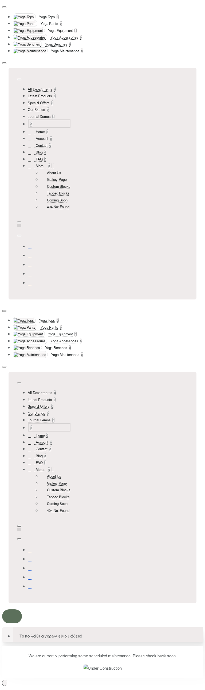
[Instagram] (30, 255)
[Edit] (4, 7)
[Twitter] (30, 264)
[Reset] (12, 616)
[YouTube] (30, 282)
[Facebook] (30, 246)
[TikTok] (30, 273)
